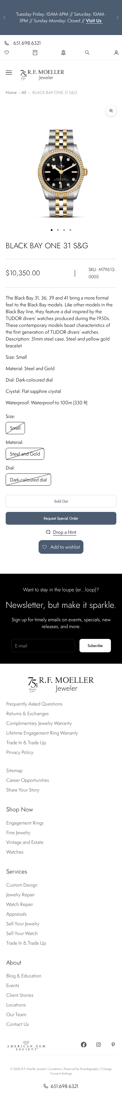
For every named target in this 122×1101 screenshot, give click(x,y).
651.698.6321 (27, 43)
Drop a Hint (64, 532)
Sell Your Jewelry (22, 923)
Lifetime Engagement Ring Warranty (42, 733)
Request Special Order (61, 518)
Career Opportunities (27, 780)
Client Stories (19, 995)
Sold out (61, 501)
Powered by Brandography (81, 1069)
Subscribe (95, 645)
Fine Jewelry (18, 832)
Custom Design (21, 885)
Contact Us (17, 1024)
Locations (16, 1005)
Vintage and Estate (24, 842)
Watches (15, 852)
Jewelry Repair (20, 894)
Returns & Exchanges (27, 713)
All (24, 92)
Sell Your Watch (22, 933)
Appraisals (16, 914)
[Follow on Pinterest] (113, 1044)
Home (11, 92)
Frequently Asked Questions (34, 704)
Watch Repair (19, 904)
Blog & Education (23, 976)
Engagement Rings (25, 823)
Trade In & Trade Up (26, 742)
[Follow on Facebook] (84, 1044)
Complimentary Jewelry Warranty (39, 723)
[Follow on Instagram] (98, 1044)
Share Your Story (22, 790)
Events (12, 985)
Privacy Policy (19, 752)
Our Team (16, 1014)
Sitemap (14, 770)
